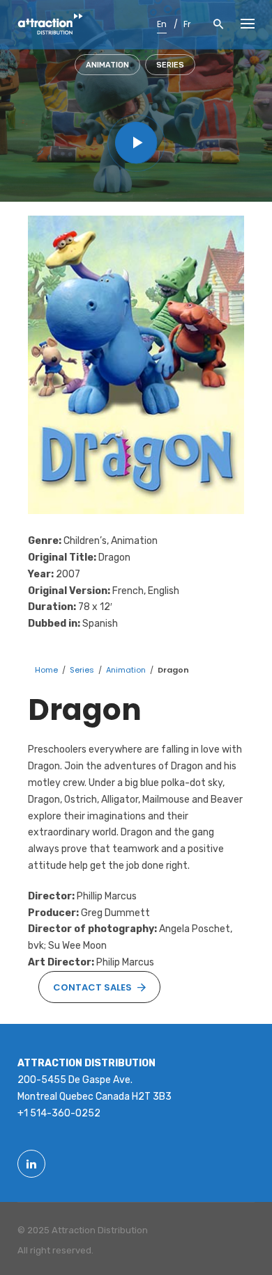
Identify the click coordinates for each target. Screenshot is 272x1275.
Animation (107, 65)
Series (170, 65)
